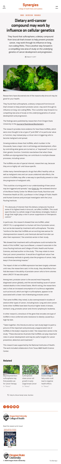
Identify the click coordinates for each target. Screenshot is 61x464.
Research (37, 15)
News (22, 15)
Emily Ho (35, 188)
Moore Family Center (21, 395)
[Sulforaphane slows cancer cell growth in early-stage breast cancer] (30, 369)
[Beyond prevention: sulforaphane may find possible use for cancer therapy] (11, 369)
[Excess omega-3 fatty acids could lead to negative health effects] (49, 369)
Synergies (30, 5)
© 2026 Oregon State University (14, 460)
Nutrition (29, 15)
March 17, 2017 (31, 57)
